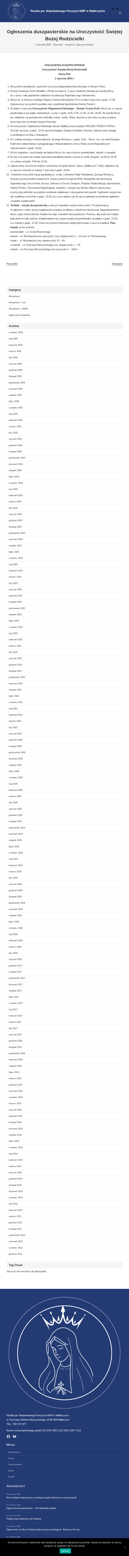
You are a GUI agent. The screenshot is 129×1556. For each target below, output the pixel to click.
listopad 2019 (15, 821)
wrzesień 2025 (16, 389)
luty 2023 (13, 583)
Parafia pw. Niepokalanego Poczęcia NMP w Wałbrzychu (67, 11)
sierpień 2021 (15, 690)
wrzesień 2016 (16, 1059)
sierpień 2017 (15, 990)
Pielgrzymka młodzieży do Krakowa (23, 1519)
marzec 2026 (15, 351)
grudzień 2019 (15, 815)
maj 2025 (13, 414)
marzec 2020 (15, 796)
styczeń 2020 (15, 809)
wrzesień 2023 (16, 539)
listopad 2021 (15, 671)
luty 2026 (13, 357)
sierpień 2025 (15, 395)
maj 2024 (13, 489)
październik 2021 (17, 677)
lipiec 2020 (14, 771)
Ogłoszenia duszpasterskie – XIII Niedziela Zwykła (31, 1508)
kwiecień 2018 (16, 940)
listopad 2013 (15, 1185)
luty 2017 (13, 1028)
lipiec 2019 (14, 846)
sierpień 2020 (15, 765)
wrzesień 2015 (16, 1091)
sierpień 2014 (15, 1135)
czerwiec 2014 (16, 1147)
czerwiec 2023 (16, 558)
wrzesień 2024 (16, 464)
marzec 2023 (15, 577)
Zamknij (65, 1551)
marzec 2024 (15, 501)
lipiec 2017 (14, 997)
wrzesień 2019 (16, 834)
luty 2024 (13, 508)
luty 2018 (13, 953)
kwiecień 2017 (16, 1015)
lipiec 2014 (14, 1141)
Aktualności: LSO (17, 302)
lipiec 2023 (14, 552)
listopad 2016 (15, 1047)
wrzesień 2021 (16, 683)
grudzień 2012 (15, 1222)
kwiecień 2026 (16, 345)
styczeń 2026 (15, 364)
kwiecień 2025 (16, 420)
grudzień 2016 (15, 1041)
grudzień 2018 (15, 890)
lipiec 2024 (14, 476)
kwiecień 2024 (16, 495)
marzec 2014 (15, 1166)
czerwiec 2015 (16, 1097)
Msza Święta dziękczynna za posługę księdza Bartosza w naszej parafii (41, 1497)
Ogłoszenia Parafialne (85, 45)
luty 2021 (13, 727)
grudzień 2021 (15, 664)
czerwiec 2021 (16, 702)
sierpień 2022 (15, 614)
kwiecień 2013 (16, 1210)
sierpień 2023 (15, 545)
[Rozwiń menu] (120, 12)
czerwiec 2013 (16, 1197)
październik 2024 (17, 458)
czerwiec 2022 (16, 627)
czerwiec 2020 (16, 777)
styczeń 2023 (15, 589)
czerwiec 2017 (16, 1003)
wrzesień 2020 (16, 758)
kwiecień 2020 (16, 790)
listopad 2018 (15, 896)
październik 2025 (17, 382)
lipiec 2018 (14, 921)
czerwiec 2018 (16, 928)
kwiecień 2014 (16, 1160)
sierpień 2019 (15, 840)
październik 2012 (17, 1235)
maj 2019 (13, 859)
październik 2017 (17, 978)
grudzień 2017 (15, 965)
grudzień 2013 (15, 1178)
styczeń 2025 (15, 439)
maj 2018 (13, 934)
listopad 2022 (15, 602)
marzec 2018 (15, 947)
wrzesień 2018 (16, 909)
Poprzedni (11, 263)
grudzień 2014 (15, 1116)
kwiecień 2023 (16, 570)
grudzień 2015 (15, 1085)
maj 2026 (13, 338)
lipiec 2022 (14, 620)
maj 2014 (13, 1153)
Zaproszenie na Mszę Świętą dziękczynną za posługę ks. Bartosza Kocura (42, 1529)
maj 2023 (13, 564)
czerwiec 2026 (16, 332)
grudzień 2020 (15, 740)
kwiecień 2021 (16, 715)
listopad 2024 (15, 451)
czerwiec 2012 (16, 1248)
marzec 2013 (15, 1216)
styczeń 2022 (15, 658)
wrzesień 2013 (16, 1191)
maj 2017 (13, 1009)
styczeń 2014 (15, 1172)
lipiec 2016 (14, 1072)
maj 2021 (13, 708)
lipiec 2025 (14, 401)
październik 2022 (17, 608)
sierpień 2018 (15, 915)
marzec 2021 (15, 721)
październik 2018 (17, 903)
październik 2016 (17, 1053)
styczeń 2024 (15, 514)
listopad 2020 (15, 746)
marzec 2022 (15, 646)
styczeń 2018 (15, 959)
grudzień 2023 (15, 520)
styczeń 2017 (15, 1034)
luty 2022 (13, 652)
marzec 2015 (15, 1103)
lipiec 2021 (14, 696)
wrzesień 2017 (16, 984)
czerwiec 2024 (16, 483)
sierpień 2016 (15, 1066)
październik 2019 (17, 827)
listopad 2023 (15, 527)
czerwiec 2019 (16, 853)
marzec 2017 (15, 1022)
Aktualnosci (70, 45)
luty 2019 (13, 878)
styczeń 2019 (15, 884)
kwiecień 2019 (16, 865)
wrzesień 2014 (16, 1128)
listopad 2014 (15, 1122)
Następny (117, 263)
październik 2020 (17, 752)
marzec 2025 (15, 426)
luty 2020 (13, 802)
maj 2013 (13, 1203)
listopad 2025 (15, 376)
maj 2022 (13, 633)
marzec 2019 (15, 871)
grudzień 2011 (15, 1254)
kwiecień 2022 (16, 639)
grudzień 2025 (15, 370)
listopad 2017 (15, 972)
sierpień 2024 (15, 470)
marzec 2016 (15, 1078)
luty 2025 (13, 432)
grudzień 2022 (15, 595)
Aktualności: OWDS (18, 308)
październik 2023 (17, 533)
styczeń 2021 (15, 733)
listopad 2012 (15, 1229)
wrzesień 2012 (16, 1241)
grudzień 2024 (15, 445)
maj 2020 (13, 784)
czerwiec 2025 (16, 407)
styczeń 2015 (15, 1110)
